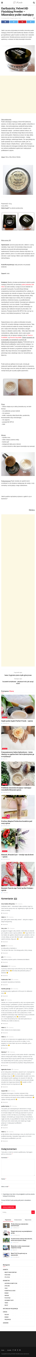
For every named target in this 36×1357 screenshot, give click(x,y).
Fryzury (7, 1314)
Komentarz (4, 1157)
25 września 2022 (6, 792)
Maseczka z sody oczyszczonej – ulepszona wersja (20, 1247)
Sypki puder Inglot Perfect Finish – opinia (17, 721)
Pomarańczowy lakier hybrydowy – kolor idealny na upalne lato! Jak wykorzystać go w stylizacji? (17, 754)
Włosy (6, 1305)
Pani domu (7, 1274)
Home (2, 1350)
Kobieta (5, 1269)
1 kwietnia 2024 (5, 723)
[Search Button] (33, 1212)
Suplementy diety (9, 1300)
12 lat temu (19, 904)
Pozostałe (7, 1298)
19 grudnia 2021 (6, 825)
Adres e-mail (5, 1186)
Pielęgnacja (8, 1319)
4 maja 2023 (4, 759)
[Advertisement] (18, 94)
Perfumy (7, 1295)
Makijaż (5, 717)
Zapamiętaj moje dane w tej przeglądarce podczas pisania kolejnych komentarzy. (19, 1195)
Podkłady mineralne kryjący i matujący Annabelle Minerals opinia (16, 789)
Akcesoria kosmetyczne (11, 1283)
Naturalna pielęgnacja (10, 1308)
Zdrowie (5, 1323)
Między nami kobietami (10, 1272)
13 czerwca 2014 (5, 18)
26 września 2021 (6, 859)
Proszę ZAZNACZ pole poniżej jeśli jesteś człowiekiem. (16, 1200)
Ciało (6, 1288)
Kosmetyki (6, 1280)
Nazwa (3, 1179)
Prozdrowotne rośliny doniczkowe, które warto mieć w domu (21, 1239)
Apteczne (7, 1286)
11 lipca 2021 (5, 892)
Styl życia (7, 1277)
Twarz (6, 1303)
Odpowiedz (5, 913)
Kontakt (9, 1350)
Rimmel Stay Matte (16, 337)
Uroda (5, 1312)
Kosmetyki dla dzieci (10, 1290)
